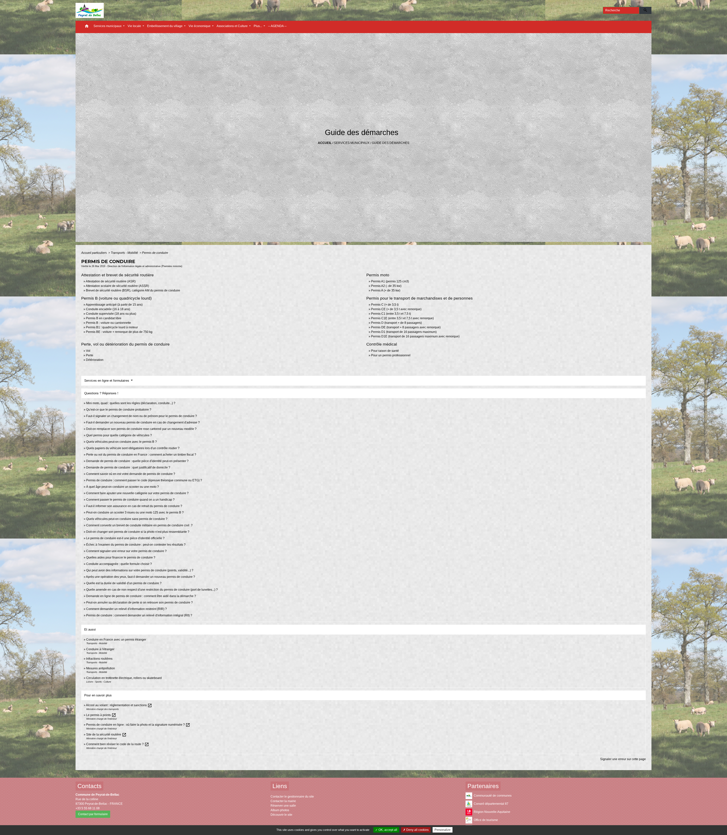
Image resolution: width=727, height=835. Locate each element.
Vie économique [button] (200, 26)
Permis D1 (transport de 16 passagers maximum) (404, 331)
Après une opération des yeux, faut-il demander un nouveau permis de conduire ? (140, 576)
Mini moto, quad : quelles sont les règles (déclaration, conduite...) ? (130, 403)
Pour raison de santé (385, 350)
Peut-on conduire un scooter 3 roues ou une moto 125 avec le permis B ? (135, 512)
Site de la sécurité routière (106, 734)
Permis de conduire (155, 252)
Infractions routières (99, 658)
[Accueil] (90, 10)
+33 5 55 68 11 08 (88, 808)
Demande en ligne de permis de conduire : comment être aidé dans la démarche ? (141, 596)
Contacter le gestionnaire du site (292, 796)
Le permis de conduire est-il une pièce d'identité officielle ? (125, 538)
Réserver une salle (283, 805)
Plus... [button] (258, 26)
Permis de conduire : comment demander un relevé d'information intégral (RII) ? (139, 615)
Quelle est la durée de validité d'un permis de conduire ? (123, 583)
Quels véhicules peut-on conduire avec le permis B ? (121, 441)
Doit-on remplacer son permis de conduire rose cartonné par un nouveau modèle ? (141, 428)
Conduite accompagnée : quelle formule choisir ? (119, 563)
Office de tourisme (486, 820)
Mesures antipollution (100, 668)
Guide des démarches (390, 142)
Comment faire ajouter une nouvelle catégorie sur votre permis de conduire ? (137, 493)
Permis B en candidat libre (103, 318)
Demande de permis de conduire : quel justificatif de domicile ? (128, 467)
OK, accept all (387, 829)
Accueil (325, 142)
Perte (89, 355)
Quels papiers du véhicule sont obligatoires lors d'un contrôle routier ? (132, 448)
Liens (279, 786)
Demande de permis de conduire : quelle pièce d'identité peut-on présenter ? (137, 461)
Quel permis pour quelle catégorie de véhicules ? (119, 435)
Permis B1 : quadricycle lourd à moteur (112, 327)
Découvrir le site (281, 814)
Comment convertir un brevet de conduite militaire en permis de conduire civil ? (139, 525)
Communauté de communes (493, 795)
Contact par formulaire (93, 814)
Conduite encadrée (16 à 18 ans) (108, 309)
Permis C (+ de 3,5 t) (385, 304)
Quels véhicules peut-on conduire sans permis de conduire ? (126, 518)
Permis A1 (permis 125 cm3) (390, 281)
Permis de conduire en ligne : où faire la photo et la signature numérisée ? (138, 724)
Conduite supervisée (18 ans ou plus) (111, 313)
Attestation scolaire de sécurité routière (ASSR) (117, 285)
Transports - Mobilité (125, 252)
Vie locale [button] (135, 26)
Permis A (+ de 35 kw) (385, 290)
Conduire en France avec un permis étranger (116, 639)
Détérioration (94, 359)
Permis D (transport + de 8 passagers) (396, 322)
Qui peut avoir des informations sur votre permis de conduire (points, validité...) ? (139, 570)
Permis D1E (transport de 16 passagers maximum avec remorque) (415, 336)
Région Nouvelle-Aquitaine (492, 811)
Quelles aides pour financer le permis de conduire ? (120, 557)
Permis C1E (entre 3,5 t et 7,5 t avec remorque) (402, 318)
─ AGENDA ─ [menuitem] (277, 26)
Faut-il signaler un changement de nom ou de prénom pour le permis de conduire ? (141, 416)
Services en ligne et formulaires (107, 380)
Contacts (89, 786)
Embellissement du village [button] (165, 26)
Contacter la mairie (283, 801)
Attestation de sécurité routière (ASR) (111, 281)
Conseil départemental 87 (491, 803)
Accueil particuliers (94, 252)
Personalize (442, 829)
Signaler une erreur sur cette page (623, 759)
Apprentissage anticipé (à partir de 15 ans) (114, 304)
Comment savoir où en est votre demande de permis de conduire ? (130, 473)
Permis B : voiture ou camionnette (108, 322)
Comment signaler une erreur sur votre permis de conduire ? (126, 551)
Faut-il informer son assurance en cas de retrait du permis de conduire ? (134, 506)
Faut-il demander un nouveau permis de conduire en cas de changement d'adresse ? (143, 422)
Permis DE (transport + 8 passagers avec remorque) (406, 327)
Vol (88, 350)
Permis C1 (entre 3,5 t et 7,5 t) (391, 313)
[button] (86, 27)
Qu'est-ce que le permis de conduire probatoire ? (118, 409)
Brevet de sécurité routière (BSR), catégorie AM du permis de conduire (133, 290)
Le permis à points (101, 715)
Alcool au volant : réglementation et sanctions (119, 705)
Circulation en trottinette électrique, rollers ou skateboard (124, 678)
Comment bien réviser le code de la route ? (117, 744)
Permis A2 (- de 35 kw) (386, 285)
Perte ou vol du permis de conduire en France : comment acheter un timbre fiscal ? (141, 454)
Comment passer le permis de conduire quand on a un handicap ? (130, 499)
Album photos (280, 810)
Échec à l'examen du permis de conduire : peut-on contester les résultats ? (136, 544)
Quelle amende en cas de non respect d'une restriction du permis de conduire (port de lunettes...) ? (152, 589)
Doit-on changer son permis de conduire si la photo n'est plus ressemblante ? (137, 531)
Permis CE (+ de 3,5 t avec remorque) (396, 309)
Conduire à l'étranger (100, 649)
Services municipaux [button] (108, 26)
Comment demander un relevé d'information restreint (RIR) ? (126, 609)
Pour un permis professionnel (390, 355)
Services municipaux (352, 142)
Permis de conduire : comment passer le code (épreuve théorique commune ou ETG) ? (144, 480)
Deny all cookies (417, 829)
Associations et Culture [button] (232, 26)
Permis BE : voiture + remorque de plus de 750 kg (119, 331)
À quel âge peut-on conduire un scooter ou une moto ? (122, 486)
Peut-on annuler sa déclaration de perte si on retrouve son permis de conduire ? (139, 602)
